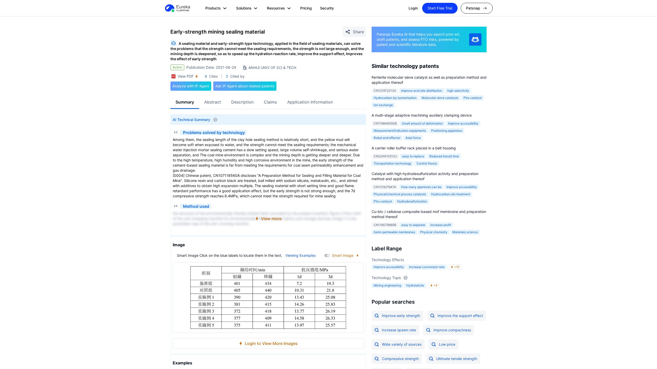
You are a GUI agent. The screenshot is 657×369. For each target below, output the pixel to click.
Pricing (306, 8)
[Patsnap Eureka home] (177, 8)
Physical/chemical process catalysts (400, 194)
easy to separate (413, 225)
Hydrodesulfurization (412, 201)
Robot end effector (387, 138)
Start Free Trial (440, 8)
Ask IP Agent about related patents (244, 86)
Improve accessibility (463, 123)
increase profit (440, 225)
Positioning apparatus (446, 130)
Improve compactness (452, 330)
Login (413, 8)
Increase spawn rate (399, 330)
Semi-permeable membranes (394, 232)
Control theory (427, 163)
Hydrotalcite (415, 285)
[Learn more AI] (475, 39)
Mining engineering (387, 285)
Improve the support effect (460, 315)
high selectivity (458, 91)
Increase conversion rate (427, 267)
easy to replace (413, 156)
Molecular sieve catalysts (440, 98)
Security (327, 8)
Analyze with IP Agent (190, 86)
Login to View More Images (271, 343)
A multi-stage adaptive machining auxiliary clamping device (422, 115)
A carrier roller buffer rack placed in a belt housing (414, 148)
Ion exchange (383, 105)
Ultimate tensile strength (456, 358)
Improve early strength (401, 315)
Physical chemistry (433, 232)
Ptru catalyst (472, 98)
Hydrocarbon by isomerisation (395, 98)
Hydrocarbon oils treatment (450, 194)
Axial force (413, 138)
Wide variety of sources (401, 344)
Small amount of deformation (422, 123)
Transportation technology (392, 163)
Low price (447, 344)
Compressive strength (400, 358)
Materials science (465, 232)
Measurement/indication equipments (400, 130)
